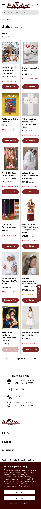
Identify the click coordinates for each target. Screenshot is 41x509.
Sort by (5, 34)
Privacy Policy (25, 486)
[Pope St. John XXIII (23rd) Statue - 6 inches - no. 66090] (30, 209)
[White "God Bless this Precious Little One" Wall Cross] (30, 104)
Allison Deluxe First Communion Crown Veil (30, 175)
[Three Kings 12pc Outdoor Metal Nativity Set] (10, 53)
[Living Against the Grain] (30, 53)
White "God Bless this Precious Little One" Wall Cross (30, 123)
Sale (9, 20)
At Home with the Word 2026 (10, 120)
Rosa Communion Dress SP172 (30, 333)
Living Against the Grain (30, 69)
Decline (19, 498)
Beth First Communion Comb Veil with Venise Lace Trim (30, 282)
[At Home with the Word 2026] (10, 104)
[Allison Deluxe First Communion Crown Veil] (30, 158)
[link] (8, 358)
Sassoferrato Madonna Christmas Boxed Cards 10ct (10, 336)
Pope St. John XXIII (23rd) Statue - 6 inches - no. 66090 (30, 228)
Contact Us (19, 389)
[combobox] (20, 12)
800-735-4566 (20, 397)
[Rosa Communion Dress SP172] (30, 317)
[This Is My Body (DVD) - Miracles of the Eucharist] (10, 158)
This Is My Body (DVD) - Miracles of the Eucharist (9, 175)
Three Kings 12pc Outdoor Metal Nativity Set (9, 70)
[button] (37, 5)
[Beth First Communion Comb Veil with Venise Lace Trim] (30, 263)
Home (4, 20)
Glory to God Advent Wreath (9, 225)
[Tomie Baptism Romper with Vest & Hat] (10, 263)
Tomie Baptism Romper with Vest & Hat (10, 281)
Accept (19, 492)
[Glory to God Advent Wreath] (10, 209)
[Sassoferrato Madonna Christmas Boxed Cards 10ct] (10, 317)
